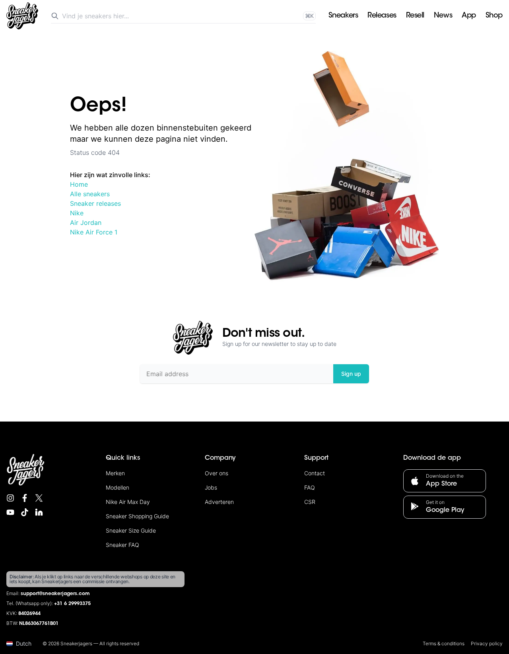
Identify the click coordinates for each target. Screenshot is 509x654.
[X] (39, 498)
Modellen (117, 487)
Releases (381, 16)
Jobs (211, 487)
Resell (415, 16)
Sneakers (343, 16)
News (443, 16)
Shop (494, 16)
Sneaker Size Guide (131, 530)
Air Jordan (85, 222)
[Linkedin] (39, 512)
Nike (77, 213)
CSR (309, 501)
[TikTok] (25, 512)
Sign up (351, 373)
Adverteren (219, 501)
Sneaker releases (95, 203)
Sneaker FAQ (122, 544)
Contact (314, 473)
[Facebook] (25, 498)
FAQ (309, 487)
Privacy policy (487, 643)
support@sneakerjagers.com (55, 594)
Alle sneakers (90, 194)
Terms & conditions (443, 643)
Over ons (216, 473)
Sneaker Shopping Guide (137, 516)
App (469, 16)
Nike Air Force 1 (93, 232)
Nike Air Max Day (128, 501)
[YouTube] (10, 512)
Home (79, 184)
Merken (115, 473)
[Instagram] (10, 498)
